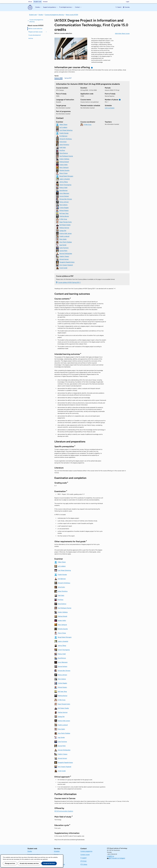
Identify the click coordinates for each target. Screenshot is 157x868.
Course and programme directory (54, 14)
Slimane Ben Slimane (65, 199)
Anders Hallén (63, 164)
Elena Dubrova (63, 153)
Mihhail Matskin (64, 210)
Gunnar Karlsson (64, 196)
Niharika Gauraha (64, 170)
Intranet (45, 1)
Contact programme (86, 851)
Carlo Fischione (64, 247)
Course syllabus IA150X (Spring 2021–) (69, 282)
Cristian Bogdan (64, 207)
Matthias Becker (64, 216)
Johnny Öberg (63, 182)
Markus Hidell (63, 187)
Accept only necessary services (29, 863)
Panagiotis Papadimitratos (66, 262)
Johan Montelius (64, 144)
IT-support (83, 858)
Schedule (57, 851)
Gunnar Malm (63, 250)
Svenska (127, 7)
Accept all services (49, 863)
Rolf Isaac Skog (63, 213)
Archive (30, 38)
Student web (37, 1)
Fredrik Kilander (64, 133)
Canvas (56, 854)
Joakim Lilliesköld (64, 179)
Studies (41, 14)
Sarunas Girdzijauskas (65, 253)
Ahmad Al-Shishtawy (65, 139)
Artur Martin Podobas (65, 242)
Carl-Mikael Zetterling (65, 130)
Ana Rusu (62, 150)
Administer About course (122, 33)
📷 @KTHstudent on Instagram (116, 858)
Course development (34, 35)
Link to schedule (109, 108)
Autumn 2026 (58, 78)
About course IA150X (72, 14)
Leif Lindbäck (63, 127)
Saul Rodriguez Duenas (66, 156)
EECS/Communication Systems (63, 811)
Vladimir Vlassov (64, 256)
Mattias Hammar (64, 227)
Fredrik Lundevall (64, 236)
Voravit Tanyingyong (65, 184)
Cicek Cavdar (63, 268)
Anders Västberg (64, 159)
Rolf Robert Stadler (65, 225)
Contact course (85, 854)
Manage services (10, 863)
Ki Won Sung (63, 219)
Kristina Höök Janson (65, 233)
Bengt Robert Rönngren (66, 176)
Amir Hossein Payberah (66, 265)
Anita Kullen (63, 141)
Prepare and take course (35, 32)
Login (127, 1)
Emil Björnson (63, 136)
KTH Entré (83, 861)
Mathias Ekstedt (64, 161)
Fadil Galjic (62, 147)
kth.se (30, 1)
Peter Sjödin (63, 239)
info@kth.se (110, 856)
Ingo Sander (62, 245)
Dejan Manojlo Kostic (65, 222)
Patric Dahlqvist (64, 167)
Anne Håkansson (64, 193)
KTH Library (83, 864)
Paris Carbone (63, 204)
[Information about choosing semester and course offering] (92, 67)
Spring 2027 (68, 78)
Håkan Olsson (63, 124)
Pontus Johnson (64, 202)
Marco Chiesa (63, 173)
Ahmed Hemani (64, 259)
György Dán (62, 230)
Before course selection (35, 28)
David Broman (63, 190)
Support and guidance (33, 854)
